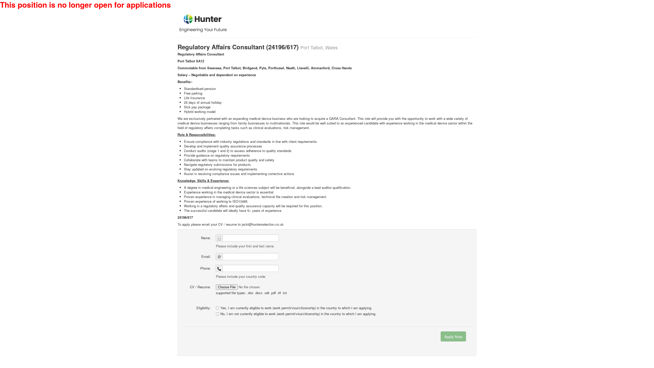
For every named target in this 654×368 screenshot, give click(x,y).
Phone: (205, 268)
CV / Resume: (200, 286)
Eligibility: (203, 307)
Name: (206, 237)
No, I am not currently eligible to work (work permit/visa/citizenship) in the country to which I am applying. (298, 314)
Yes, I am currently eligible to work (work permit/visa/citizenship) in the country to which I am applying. (296, 307)
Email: (206, 256)
